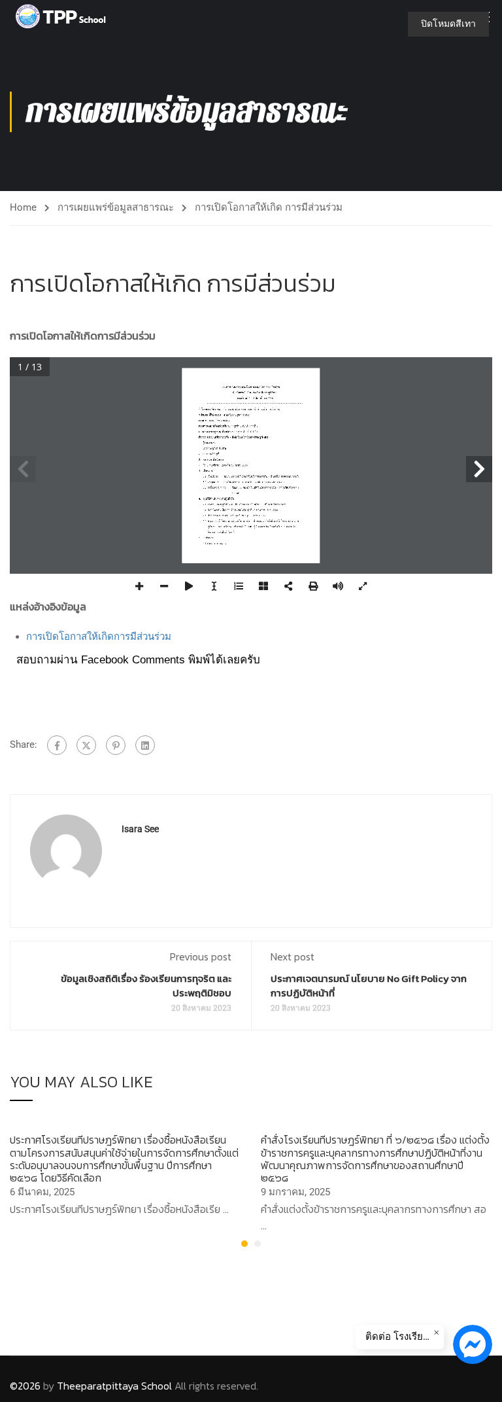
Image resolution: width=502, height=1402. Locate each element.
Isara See (140, 829)
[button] (244, 1243)
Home (23, 207)
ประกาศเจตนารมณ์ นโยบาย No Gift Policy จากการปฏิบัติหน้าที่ (369, 985)
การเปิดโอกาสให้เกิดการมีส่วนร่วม (98, 636)
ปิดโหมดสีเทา (448, 23)
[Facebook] (57, 745)
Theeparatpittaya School (114, 1385)
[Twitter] (86, 745)
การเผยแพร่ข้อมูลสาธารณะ (116, 207)
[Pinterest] (116, 745)
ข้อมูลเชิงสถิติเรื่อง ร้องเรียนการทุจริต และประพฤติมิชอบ (146, 985)
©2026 (25, 1385)
